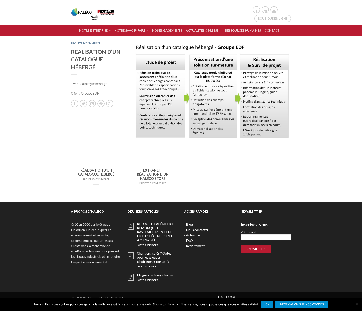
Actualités (193, 235)
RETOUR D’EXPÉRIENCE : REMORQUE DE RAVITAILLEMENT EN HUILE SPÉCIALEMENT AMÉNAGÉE (156, 232)
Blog (189, 224)
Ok (267, 304)
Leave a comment (147, 244)
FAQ (189, 240)
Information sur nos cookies (301, 304)
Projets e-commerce (85, 43)
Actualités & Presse (202, 30)
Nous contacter (197, 230)
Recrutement (195, 246)
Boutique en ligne (272, 18)
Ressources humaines (243, 30)
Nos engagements (167, 30)
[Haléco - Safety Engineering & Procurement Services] (93, 12)
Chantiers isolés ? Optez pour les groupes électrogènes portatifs (154, 257)
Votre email (248, 232)
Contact (272, 30)
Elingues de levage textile (155, 275)
